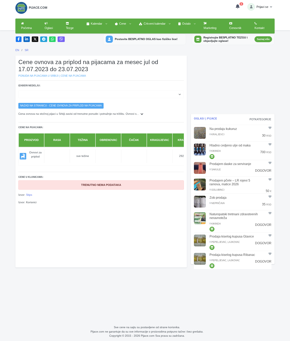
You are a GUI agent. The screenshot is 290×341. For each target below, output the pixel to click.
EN (17, 50)
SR (26, 50)
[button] (96, 24)
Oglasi (49, 28)
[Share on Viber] (61, 39)
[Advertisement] (101, 235)
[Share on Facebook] (19, 39)
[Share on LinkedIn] (26, 39)
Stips (29, 194)
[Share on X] (35, 39)
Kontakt (259, 28)
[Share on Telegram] (43, 39)
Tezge (70, 28)
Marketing (210, 28)
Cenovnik (235, 28)
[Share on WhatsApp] (52, 39)
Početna (26, 28)
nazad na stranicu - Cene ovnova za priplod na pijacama (61, 105)
